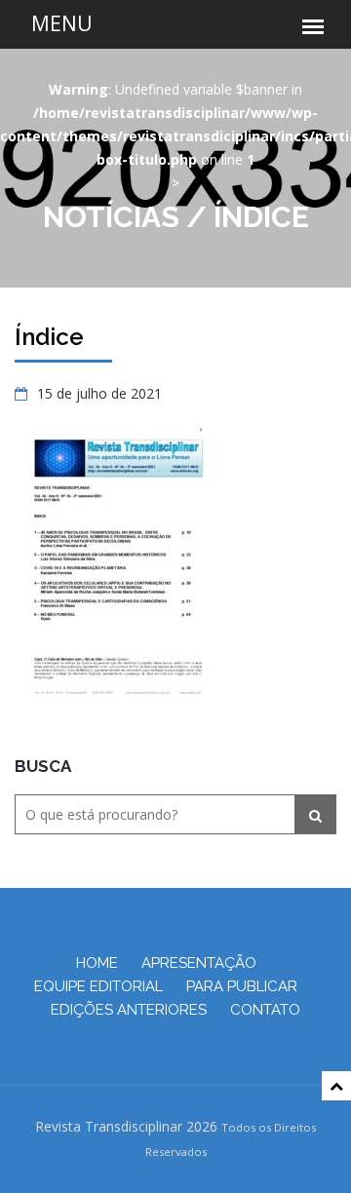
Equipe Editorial (98, 986)
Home (97, 963)
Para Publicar (241, 986)
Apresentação (198, 963)
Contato (265, 1010)
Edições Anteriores (129, 1010)
